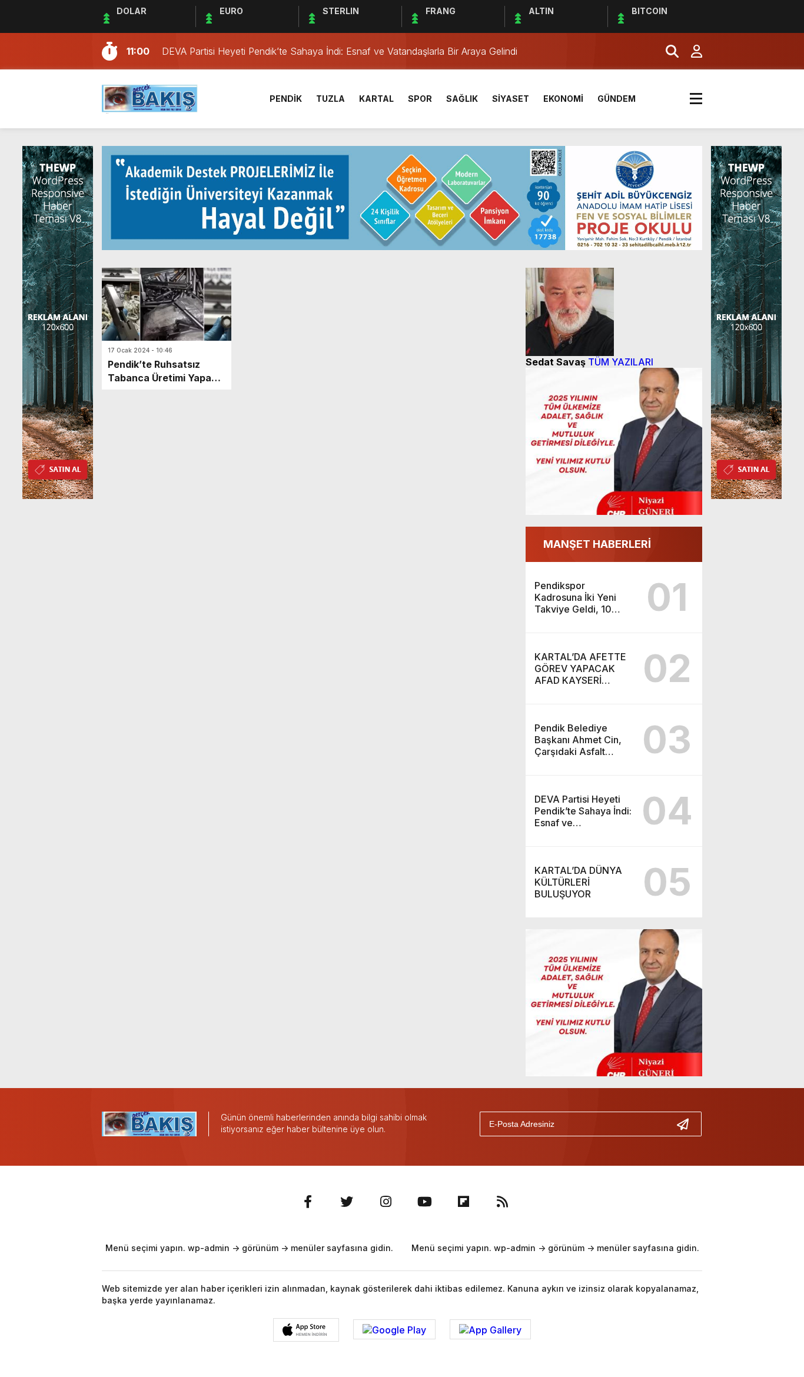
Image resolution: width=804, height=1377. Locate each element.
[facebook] (307, 1201)
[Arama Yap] (667, 51)
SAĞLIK (462, 99)
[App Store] (306, 1330)
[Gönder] (687, 1124)
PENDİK (286, 99)
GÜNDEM (616, 99)
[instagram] (385, 1201)
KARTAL (376, 99)
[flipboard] (463, 1201)
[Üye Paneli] (690, 51)
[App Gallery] (490, 1329)
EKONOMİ (563, 99)
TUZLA (330, 99)
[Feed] (502, 1201)
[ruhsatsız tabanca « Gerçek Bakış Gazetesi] (150, 98)
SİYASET (510, 99)
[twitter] (346, 1201)
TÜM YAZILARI (620, 362)
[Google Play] (394, 1329)
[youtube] (424, 1201)
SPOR (420, 99)
